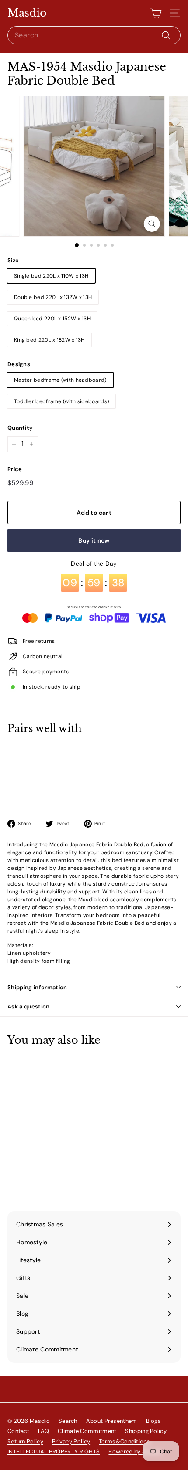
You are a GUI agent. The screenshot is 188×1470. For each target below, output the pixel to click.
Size (13, 260)
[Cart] (156, 13)
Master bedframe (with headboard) (60, 380)
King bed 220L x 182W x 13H (49, 339)
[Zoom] (151, 224)
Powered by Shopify (135, 1451)
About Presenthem (111, 1421)
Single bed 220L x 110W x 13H (51, 275)
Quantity (20, 427)
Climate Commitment (87, 1431)
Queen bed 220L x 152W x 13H (52, 318)
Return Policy (25, 1441)
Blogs (153, 1421)
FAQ (43, 1431)
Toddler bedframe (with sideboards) (61, 401)
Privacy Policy (71, 1441)
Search (68, 1421)
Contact (18, 1431)
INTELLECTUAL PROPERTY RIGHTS (53, 1451)
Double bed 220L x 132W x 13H (53, 297)
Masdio (27, 13)
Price (14, 469)
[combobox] (94, 35)
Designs (18, 364)
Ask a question (28, 1006)
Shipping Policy (146, 1431)
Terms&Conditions (124, 1441)
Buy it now (94, 540)
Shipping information (37, 987)
